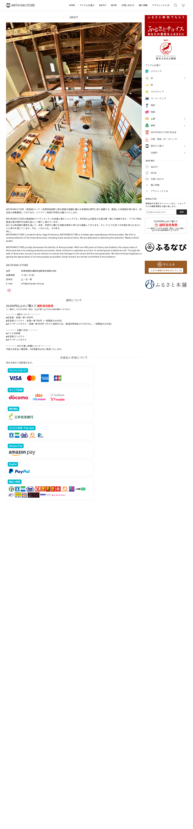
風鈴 (153, 105)
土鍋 (153, 119)
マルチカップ (157, 91)
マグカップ (156, 71)
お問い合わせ (127, 5)
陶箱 (153, 112)
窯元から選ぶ (157, 146)
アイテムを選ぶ (87, 5)
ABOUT (102, 5)
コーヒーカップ (158, 98)
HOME (72, 5)
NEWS (114, 5)
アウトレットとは (160, 5)
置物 (153, 125)
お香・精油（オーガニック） (165, 139)
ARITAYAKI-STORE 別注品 (163, 132)
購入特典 (143, 5)
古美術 (154, 152)
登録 (182, 212)
